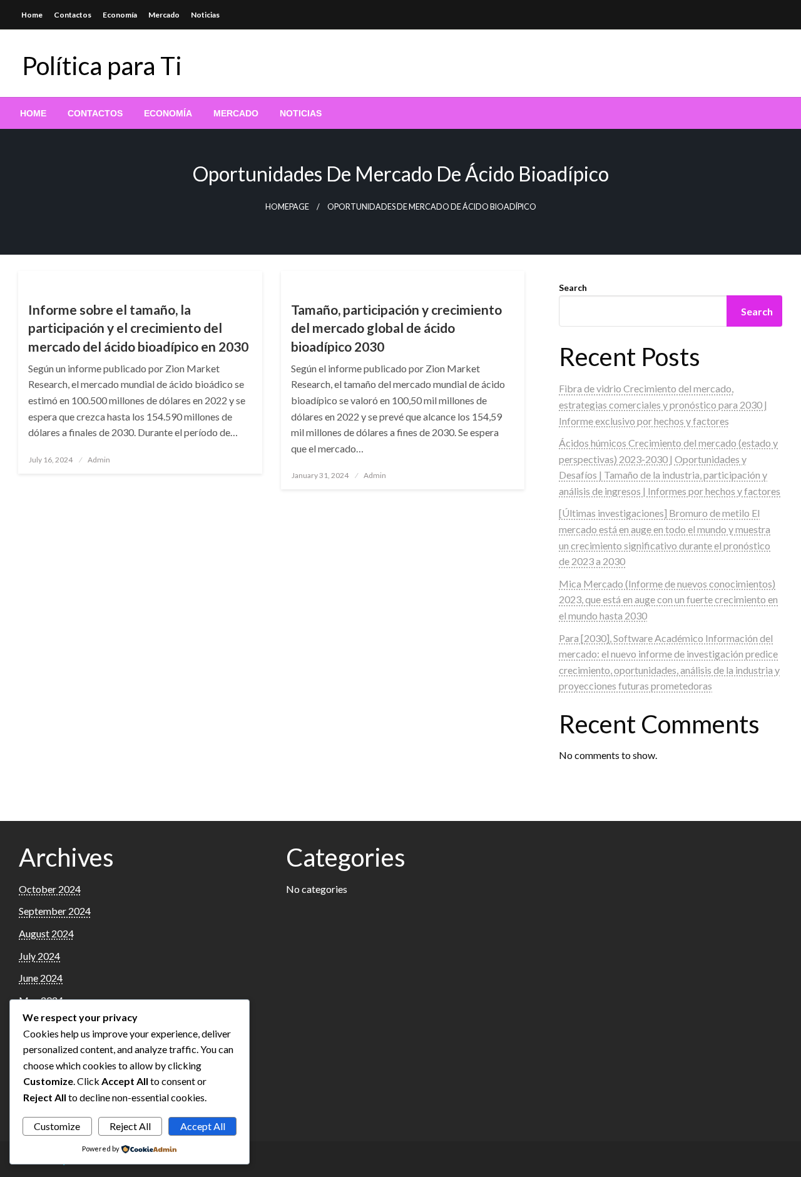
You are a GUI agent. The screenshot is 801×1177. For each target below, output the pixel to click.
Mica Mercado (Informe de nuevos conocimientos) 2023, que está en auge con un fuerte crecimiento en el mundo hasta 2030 (668, 599)
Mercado (164, 14)
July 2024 (39, 956)
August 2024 (46, 933)
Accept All (202, 1126)
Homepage (287, 206)
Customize (57, 1126)
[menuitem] (33, 113)
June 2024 (41, 978)
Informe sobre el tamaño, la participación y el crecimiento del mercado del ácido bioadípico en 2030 (138, 328)
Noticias (205, 14)
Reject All (130, 1126)
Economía (120, 14)
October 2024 (50, 889)
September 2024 (55, 911)
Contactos (72, 14)
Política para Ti (102, 66)
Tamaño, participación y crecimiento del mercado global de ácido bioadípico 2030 (396, 328)
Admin (99, 459)
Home (32, 14)
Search (573, 287)
